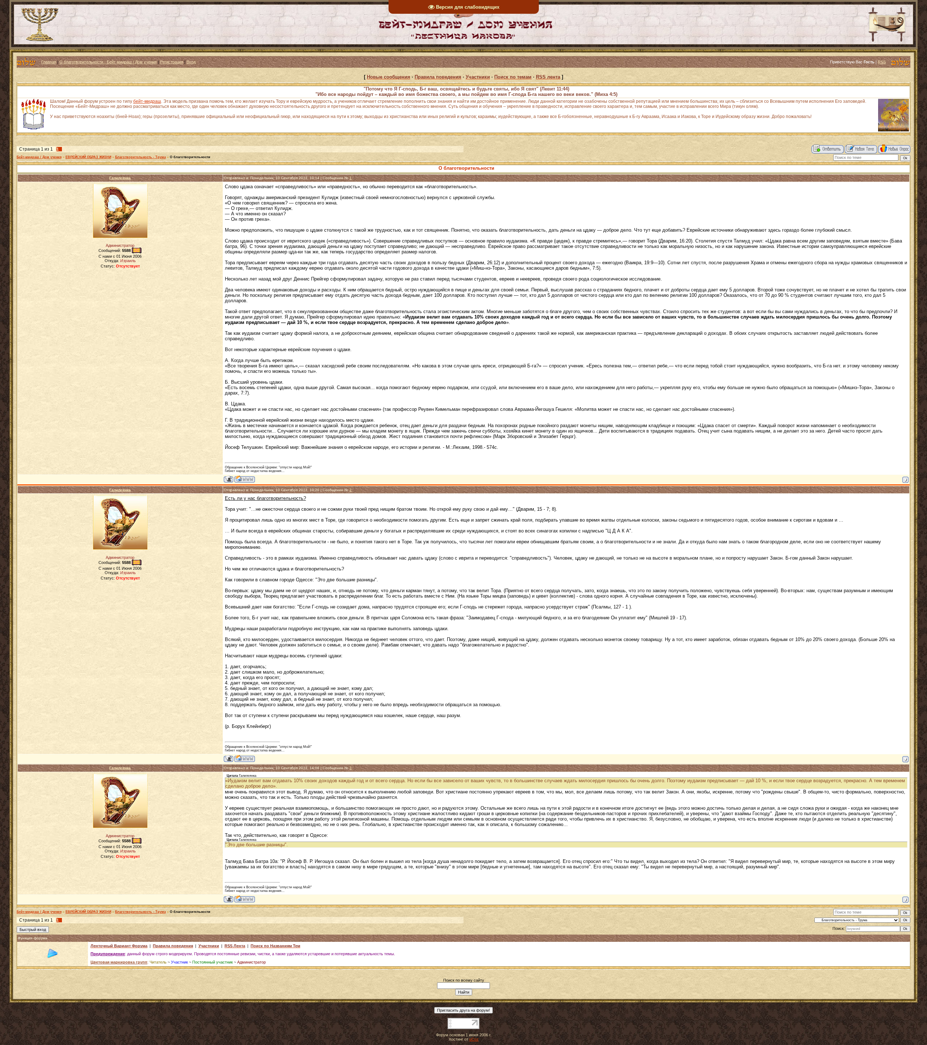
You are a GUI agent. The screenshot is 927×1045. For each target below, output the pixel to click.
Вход (191, 62)
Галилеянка (120, 178)
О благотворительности (190, 157)
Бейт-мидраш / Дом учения (39, 157)
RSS (882, 62)
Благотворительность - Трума (140, 157)
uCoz (474, 1039)
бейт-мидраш (147, 101)
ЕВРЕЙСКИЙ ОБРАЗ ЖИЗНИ (88, 157)
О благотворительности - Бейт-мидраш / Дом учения (108, 62)
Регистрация (171, 62)
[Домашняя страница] (244, 479)
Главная (48, 62)
